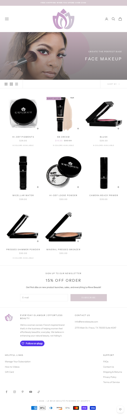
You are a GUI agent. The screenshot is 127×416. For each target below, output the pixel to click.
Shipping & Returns (112, 372)
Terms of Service (111, 382)
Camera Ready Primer (103, 195)
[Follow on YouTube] (30, 391)
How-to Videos (12, 366)
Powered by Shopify (78, 401)
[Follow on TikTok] (38, 391)
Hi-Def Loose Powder (63, 195)
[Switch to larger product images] (6, 84)
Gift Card (9, 372)
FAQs (105, 361)
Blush (104, 137)
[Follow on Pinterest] (22, 391)
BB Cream (63, 137)
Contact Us (108, 366)
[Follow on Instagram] (14, 391)
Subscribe (88, 297)
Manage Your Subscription (18, 361)
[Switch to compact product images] (16, 84)
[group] (63, 56)
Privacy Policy (109, 377)
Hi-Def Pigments (23, 137)
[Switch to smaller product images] (11, 84)
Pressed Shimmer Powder (23, 249)
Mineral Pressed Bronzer (63, 249)
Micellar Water (23, 195)
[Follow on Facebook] (6, 391)
